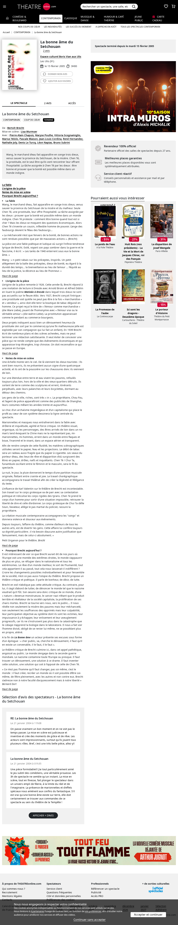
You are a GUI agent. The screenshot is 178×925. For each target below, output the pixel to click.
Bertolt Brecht (15, 128)
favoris (59, 81)
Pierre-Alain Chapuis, (22, 135)
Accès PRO (97, 896)
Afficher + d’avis (43, 815)
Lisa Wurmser (29, 131)
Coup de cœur (32, 119)
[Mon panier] (173, 6)
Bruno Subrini (61, 142)
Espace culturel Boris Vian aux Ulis (60, 56)
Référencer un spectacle (105, 888)
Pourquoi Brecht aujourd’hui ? (20, 195)
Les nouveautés (53, 26)
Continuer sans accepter (90, 920)
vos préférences (93, 911)
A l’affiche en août (106, 26)
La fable (6, 184)
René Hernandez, (73, 138)
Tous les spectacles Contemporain (140, 26)
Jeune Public (139, 18)
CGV (49, 896)
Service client (54, 888)
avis (57, 74)
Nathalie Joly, (10, 142)
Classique (70, 18)
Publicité (96, 892)
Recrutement (9, 892)
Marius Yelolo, (10, 138)
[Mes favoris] (166, 6)
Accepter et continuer (148, 914)
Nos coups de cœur (29, 26)
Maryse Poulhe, (44, 135)
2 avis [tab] (47, 103)
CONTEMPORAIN (11, 119)
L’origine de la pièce (14, 188)
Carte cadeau (158, 18)
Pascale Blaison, (28, 138)
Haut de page (10, 276)
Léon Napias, (45, 142)
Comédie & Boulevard (19, 18)
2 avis (46, 50)
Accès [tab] (72, 103)
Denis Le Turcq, (27, 142)
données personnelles (68, 896)
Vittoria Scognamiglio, (67, 135)
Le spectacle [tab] (19, 103)
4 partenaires (37, 911)
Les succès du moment (78, 26)
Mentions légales (12, 896)
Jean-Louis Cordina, (50, 138)
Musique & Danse (87, 18)
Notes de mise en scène (16, 192)
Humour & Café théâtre (114, 18)
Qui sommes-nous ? (13, 888)
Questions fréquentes (59, 892)
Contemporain (51, 18)
